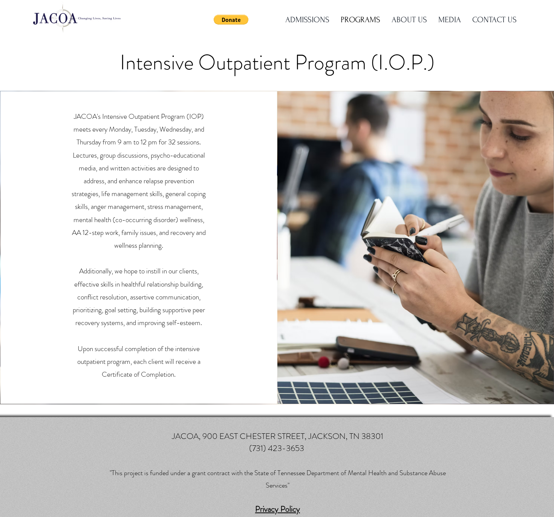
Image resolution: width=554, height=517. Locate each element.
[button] (231, 20)
